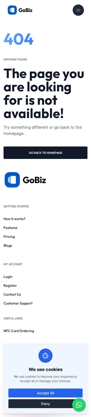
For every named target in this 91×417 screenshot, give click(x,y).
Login (8, 276)
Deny (45, 403)
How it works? (14, 219)
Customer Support (18, 303)
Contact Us (12, 294)
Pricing (9, 236)
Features (10, 227)
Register (10, 285)
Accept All (45, 393)
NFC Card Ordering (19, 331)
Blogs (8, 245)
